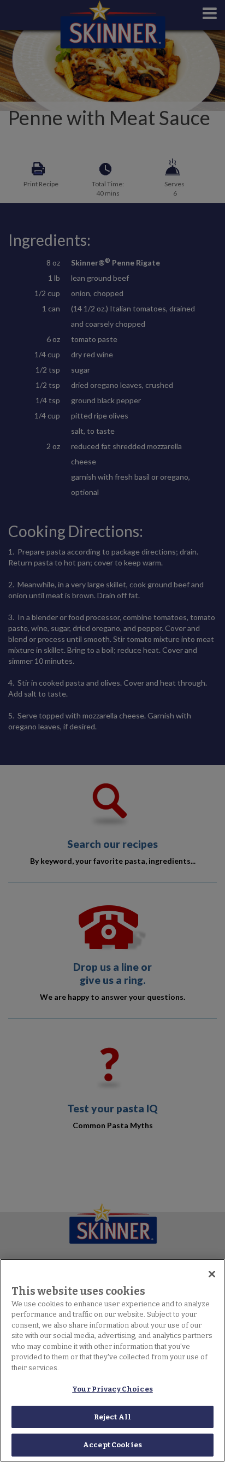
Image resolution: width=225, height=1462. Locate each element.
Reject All (112, 1417)
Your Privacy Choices (112, 1389)
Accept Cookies (112, 1445)
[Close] (212, 1274)
